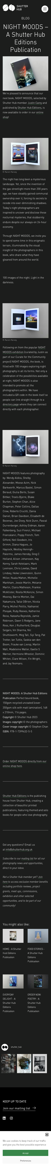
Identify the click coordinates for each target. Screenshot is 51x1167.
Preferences (25, 1160)
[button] (47, 1134)
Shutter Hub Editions (29, 107)
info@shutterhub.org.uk (19, 849)
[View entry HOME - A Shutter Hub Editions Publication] (13, 936)
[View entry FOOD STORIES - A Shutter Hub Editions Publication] (38, 936)
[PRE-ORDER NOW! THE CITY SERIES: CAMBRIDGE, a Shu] (40, 1063)
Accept (26, 1153)
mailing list (27, 858)
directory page (11, 404)
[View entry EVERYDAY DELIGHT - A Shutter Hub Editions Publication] (13, 981)
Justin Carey (35, 102)
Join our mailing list (16, 1108)
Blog (25, 17)
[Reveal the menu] (44, 9)
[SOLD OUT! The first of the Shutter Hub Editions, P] (24, 1063)
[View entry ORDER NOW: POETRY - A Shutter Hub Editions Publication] (38, 981)
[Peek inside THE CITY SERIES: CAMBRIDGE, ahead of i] (8, 1063)
